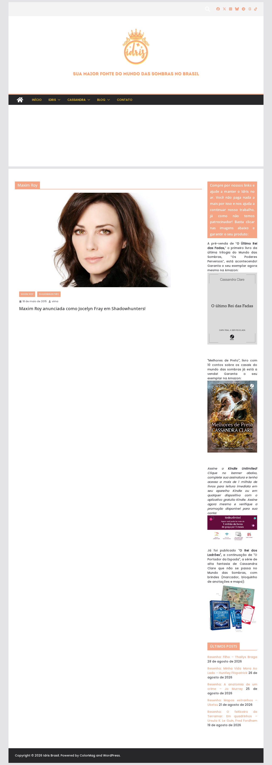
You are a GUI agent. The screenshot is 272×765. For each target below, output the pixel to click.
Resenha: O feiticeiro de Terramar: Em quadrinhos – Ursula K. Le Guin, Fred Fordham (232, 716)
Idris (52, 100)
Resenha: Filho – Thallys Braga (232, 657)
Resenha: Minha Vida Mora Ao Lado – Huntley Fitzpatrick (232, 670)
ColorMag (87, 755)
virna (55, 301)
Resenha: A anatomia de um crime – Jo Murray (232, 686)
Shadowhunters (49, 294)
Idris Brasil (51, 755)
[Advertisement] (136, 136)
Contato (124, 100)
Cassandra (76, 100)
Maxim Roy (27, 294)
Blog (101, 100)
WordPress (111, 755)
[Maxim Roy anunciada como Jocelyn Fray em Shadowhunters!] (108, 240)
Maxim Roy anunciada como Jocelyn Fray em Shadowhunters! (82, 308)
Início (37, 100)
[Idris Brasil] (20, 99)
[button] (58, 100)
